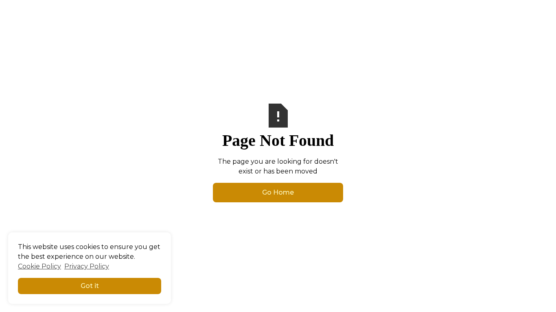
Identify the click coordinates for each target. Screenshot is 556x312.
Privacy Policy (86, 266)
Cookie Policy (39, 266)
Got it (90, 286)
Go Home (278, 192)
